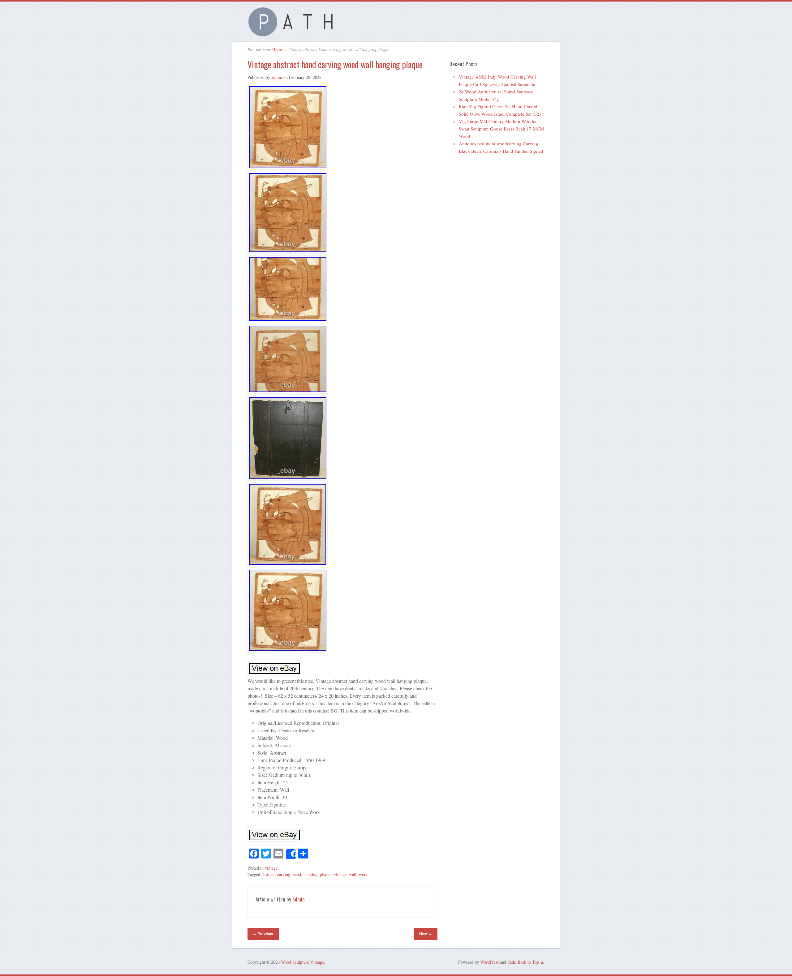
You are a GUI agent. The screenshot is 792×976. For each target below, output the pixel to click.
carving (283, 874)
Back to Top (528, 962)
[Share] (291, 854)
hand (297, 874)
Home (277, 50)
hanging (310, 874)
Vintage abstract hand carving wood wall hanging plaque (335, 64)
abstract (268, 874)
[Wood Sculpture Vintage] (294, 32)
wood (363, 874)
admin (276, 77)
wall (352, 874)
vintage (271, 868)
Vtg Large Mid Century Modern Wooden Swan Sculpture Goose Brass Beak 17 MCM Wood (501, 128)
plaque (325, 874)
